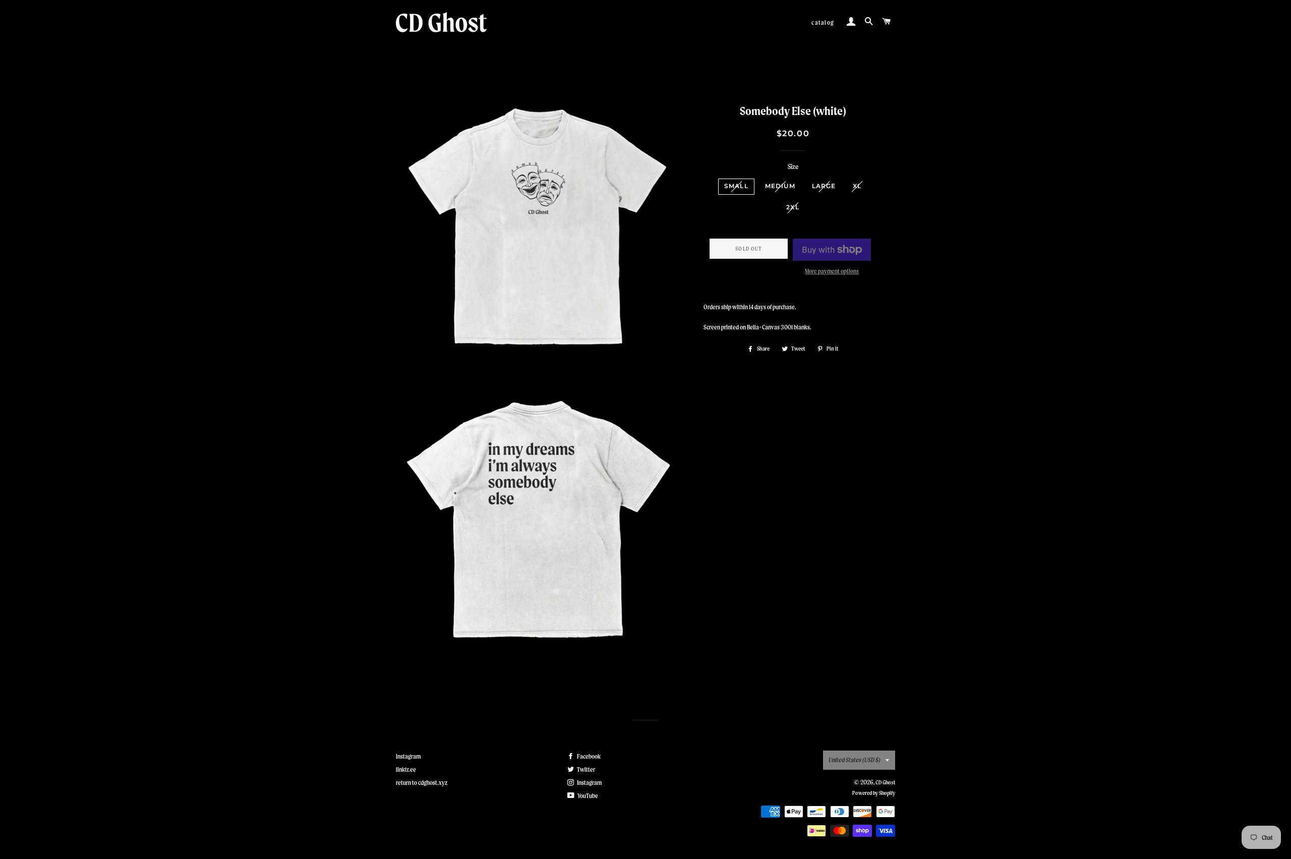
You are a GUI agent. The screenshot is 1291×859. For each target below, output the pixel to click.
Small (736, 186)
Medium (780, 186)
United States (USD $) (855, 760)
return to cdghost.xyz (421, 782)
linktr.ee (406, 769)
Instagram (589, 782)
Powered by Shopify (873, 793)
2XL (792, 207)
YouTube (587, 795)
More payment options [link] (832, 271)
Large (824, 186)
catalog (822, 22)
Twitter (585, 769)
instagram (408, 756)
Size (793, 166)
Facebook (588, 756)
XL (857, 186)
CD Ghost (885, 782)
